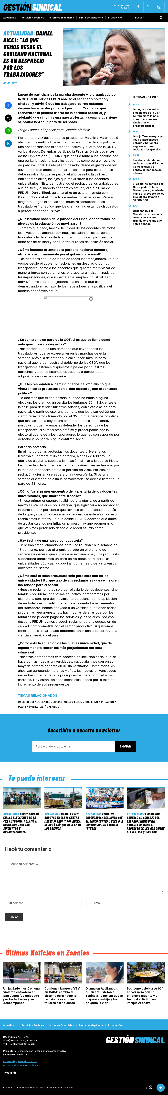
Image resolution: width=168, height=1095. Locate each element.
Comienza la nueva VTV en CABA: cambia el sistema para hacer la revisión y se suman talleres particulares (62, 996)
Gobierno (91, 702)
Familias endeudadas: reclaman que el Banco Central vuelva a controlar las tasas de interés (148, 166)
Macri (22, 706)
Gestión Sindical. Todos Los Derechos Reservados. (48, 1087)
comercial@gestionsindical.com (20, 1061)
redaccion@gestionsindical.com (20, 1065)
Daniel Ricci (26, 702)
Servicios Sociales (32, 17)
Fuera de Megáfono (91, 17)
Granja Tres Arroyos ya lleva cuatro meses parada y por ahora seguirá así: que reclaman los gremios (148, 143)
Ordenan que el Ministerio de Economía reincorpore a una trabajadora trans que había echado (148, 217)
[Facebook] (138, 6)
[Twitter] (148, 6)
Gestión (32, 6)
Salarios (53, 706)
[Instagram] (159, 6)
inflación (107, 702)
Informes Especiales (61, 17)
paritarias (36, 706)
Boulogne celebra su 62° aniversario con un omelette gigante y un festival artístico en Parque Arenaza (145, 996)
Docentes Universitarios (54, 702)
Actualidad (9, 17)
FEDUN (78, 702)
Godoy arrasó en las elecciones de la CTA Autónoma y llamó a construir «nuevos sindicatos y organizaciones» (146, 117)
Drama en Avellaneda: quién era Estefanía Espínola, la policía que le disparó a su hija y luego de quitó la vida (104, 996)
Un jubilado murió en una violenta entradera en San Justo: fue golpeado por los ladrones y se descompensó (21, 996)
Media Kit (10, 1072)
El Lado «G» (115, 17)
